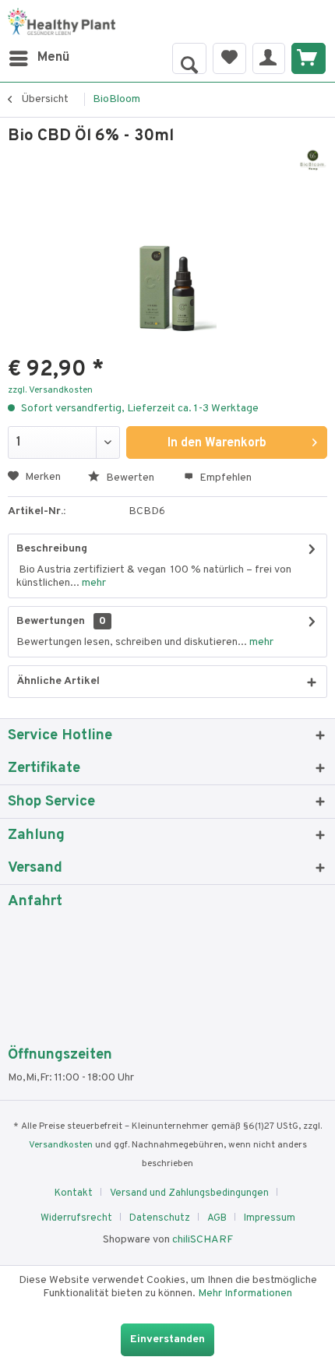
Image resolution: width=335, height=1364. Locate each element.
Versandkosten (61, 1145)
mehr (92, 583)
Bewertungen (50, 621)
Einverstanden (167, 1339)
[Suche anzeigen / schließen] (189, 58)
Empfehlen (224, 478)
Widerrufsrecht (76, 1218)
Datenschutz (159, 1218)
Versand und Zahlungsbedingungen (189, 1193)
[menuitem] (38, 58)
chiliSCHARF (202, 1239)
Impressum (269, 1218)
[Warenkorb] (308, 58)
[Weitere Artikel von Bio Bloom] (312, 160)
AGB (217, 1218)
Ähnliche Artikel (58, 681)
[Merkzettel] (229, 58)
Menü (53, 57)
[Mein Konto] (268, 58)
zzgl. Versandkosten (50, 390)
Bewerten (129, 478)
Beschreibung (51, 548)
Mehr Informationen (245, 1293)
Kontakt (74, 1193)
